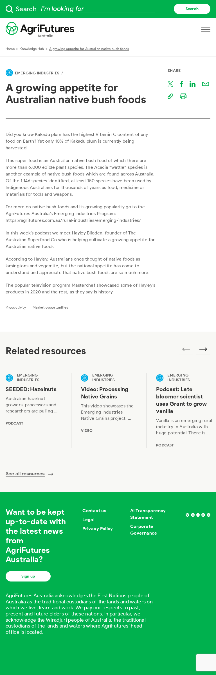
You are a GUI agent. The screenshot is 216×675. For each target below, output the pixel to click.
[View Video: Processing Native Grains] (109, 410)
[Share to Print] (183, 96)
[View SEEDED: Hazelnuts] (34, 410)
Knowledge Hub (32, 49)
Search (192, 8)
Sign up (28, 576)
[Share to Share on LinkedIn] (192, 84)
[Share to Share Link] (170, 96)
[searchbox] (108, 9)
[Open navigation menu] (205, 29)
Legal (88, 519)
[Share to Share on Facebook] (181, 84)
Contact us (94, 510)
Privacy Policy (97, 528)
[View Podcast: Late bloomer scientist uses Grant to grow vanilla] (184, 410)
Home (10, 49)
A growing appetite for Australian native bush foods (89, 49)
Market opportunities (50, 307)
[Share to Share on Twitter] (170, 84)
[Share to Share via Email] (205, 84)
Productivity (16, 307)
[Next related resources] (203, 351)
